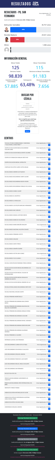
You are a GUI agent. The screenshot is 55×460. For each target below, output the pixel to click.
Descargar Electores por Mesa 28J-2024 (27, 449)
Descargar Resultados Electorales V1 (27, 439)
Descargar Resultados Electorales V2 (27, 428)
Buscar (27, 131)
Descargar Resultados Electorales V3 (27, 418)
